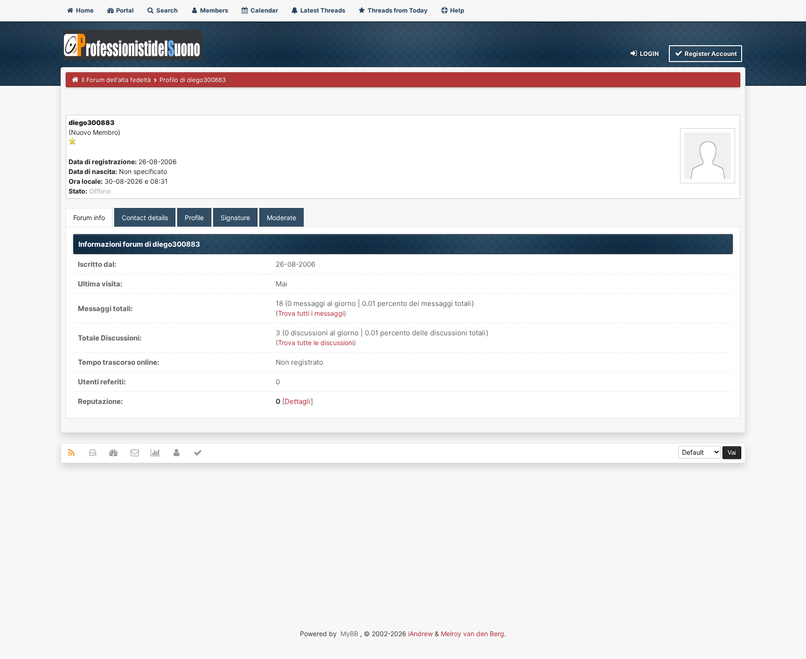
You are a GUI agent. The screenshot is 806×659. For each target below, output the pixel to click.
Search (166, 10)
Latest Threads (322, 10)
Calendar (263, 10)
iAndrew (420, 634)
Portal (124, 10)
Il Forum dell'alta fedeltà (116, 79)
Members (213, 10)
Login (649, 53)
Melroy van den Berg (472, 634)
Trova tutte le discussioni (316, 343)
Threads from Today (397, 10)
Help (456, 10)
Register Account (710, 53)
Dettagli (298, 401)
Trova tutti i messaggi (311, 313)
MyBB (349, 634)
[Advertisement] (403, 537)
